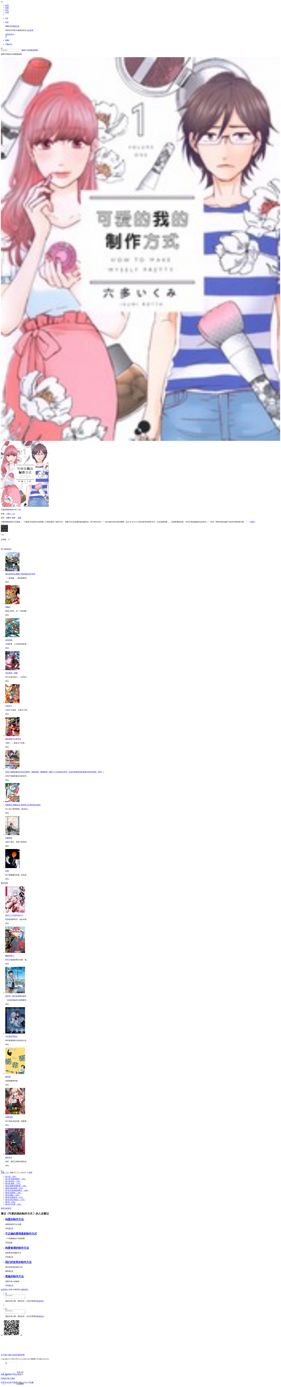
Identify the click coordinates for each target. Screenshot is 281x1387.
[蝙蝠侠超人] (15, 952)
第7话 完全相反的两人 (17, 1190)
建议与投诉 (12, 1355)
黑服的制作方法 (14, 1276)
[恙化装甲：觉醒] (12, 669)
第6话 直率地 (13, 1193)
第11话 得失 (13, 1181)
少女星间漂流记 (11, 1036)
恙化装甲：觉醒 (11, 673)
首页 (7, 5)
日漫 (7, 12)
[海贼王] (12, 603)
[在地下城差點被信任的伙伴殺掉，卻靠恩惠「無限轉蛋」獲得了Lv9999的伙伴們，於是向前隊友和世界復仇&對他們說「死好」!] (12, 768)
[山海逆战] (12, 636)
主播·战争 (9, 1117)
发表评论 (40, 1301)
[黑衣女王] (15, 1154)
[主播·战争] (15, 1114)
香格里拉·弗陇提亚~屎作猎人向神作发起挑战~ (23, 805)
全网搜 (35, 50)
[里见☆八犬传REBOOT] (15, 912)
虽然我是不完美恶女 (13, 739)
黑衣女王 (8, 1157)
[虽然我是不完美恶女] (12, 735)
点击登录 (29, 30)
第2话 (10, 1202)
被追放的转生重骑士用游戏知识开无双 (20, 574)
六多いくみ (10, 514)
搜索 (23, 50)
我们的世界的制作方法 (18, 1262)
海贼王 (8, 607)
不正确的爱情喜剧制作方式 (21, 1233)
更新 (7, 8)
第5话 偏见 (12, 1195)
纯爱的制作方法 (14, 1219)
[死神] (12, 867)
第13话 (17, 1172)
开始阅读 (8, 1374)
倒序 (30, 1172)
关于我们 (4, 1355)
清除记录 (15, 26)
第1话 (11, 1228)
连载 (5, 1172)
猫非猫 (8, 1077)
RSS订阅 (8, 1382)
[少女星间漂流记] (15, 1033)
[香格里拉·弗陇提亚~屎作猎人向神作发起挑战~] (12, 801)
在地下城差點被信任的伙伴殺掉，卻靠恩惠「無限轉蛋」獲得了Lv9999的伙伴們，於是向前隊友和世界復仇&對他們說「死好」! (54, 772)
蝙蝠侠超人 (9, 956)
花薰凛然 (8, 838)
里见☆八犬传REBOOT (14, 915)
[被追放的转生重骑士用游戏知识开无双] (12, 570)
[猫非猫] (15, 1073)
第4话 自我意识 (14, 1197)
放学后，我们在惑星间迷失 (15, 996)
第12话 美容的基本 (15, 1179)
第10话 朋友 (13, 1183)
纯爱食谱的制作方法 (17, 1247)
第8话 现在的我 (14, 1188)
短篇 (10, 1242)
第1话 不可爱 (13, 1204)
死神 (7, 871)
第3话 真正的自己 (15, 1200)
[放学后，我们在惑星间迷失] (15, 993)
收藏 (2, 1374)
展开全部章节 (6, 1208)
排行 (7, 10)
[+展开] (252, 522)
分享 (2, 1382)
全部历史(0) (9, 34)
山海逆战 (8, 640)
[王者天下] (12, 702)
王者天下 (8, 706)
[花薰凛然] (12, 834)
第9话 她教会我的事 (16, 1186)
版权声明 (21, 1355)
